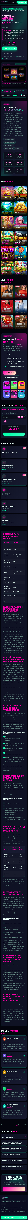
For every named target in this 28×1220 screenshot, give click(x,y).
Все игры (4, 184)
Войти (13, 2)
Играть (23, 1215)
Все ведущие (5, 282)
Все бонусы (8, 53)
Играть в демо (9, 372)
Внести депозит (14, 434)
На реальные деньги (11, 377)
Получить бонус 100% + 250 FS (14, 1189)
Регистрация (22, 2)
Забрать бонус (8, 48)
